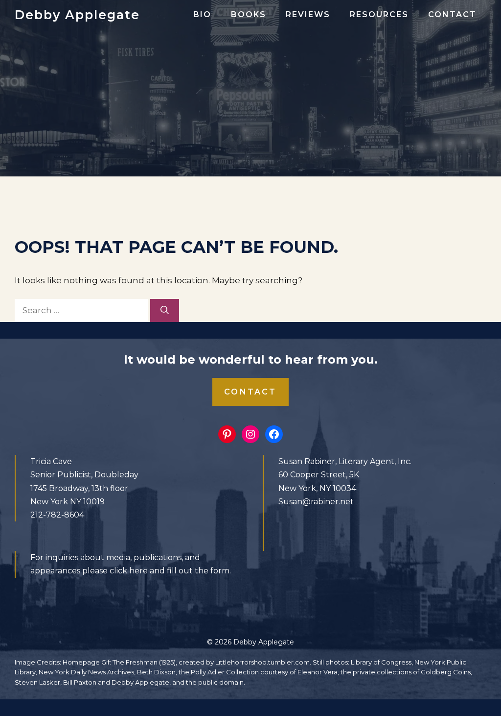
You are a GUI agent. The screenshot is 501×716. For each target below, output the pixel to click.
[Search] (164, 310)
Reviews (308, 14)
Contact (452, 14)
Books (248, 14)
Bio (202, 14)
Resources (379, 14)
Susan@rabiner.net (316, 501)
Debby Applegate (77, 14)
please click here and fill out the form (155, 570)
